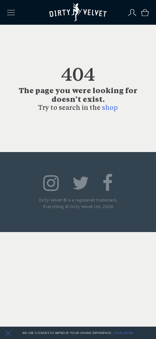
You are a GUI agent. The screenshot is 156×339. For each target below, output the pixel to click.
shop (110, 108)
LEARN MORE (124, 333)
